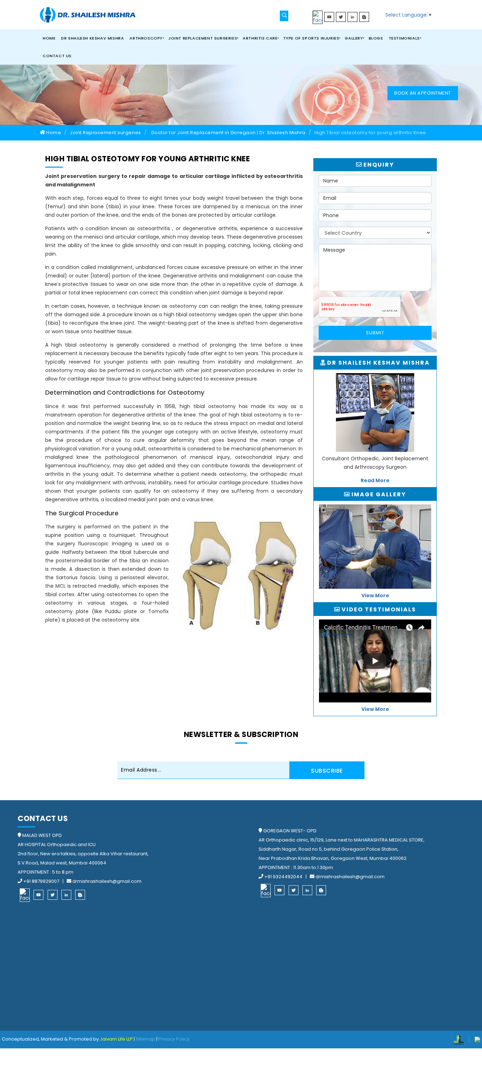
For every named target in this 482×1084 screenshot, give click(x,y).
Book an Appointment (422, 93)
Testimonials (404, 38)
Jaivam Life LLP (116, 1039)
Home (49, 38)
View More (375, 595)
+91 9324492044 (283, 876)
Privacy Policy (173, 1039)
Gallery (354, 38)
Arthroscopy (146, 38)
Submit (375, 332)
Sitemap (145, 1039)
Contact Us (57, 56)
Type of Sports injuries (311, 38)
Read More (375, 480)
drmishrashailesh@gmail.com (106, 881)
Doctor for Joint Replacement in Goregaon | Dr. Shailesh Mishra (228, 132)
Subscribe (327, 771)
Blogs (376, 38)
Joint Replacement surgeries (202, 38)
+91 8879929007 (41, 881)
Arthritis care (260, 38)
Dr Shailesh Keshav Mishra (92, 38)
